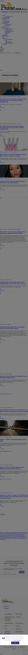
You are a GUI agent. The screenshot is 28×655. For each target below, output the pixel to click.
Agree (15, 642)
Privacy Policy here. (17, 640)
